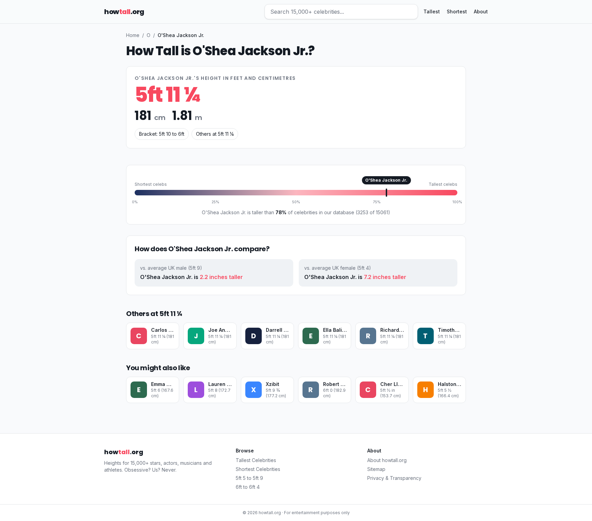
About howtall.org (387, 460)
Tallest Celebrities (256, 460)
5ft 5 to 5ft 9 (249, 478)
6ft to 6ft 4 (248, 487)
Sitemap (376, 469)
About (481, 11)
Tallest (431, 11)
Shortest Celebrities (258, 469)
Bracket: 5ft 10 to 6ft (161, 134)
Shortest (457, 11)
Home (132, 35)
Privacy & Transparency (394, 478)
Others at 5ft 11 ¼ (215, 134)
